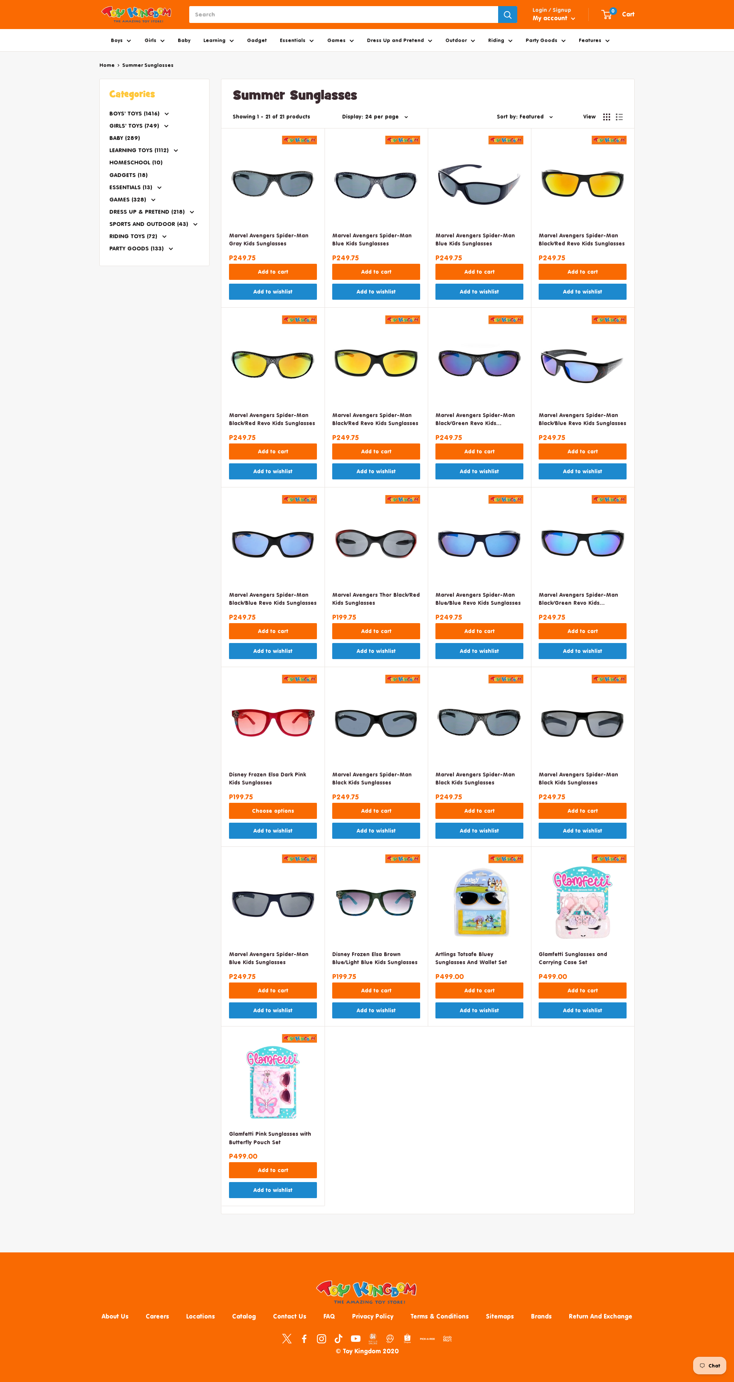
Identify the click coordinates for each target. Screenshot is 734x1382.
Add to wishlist (272, 291)
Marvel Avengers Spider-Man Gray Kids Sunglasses (269, 239)
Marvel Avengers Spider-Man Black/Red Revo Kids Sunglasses (582, 239)
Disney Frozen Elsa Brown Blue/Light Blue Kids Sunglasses (374, 958)
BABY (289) (124, 137)
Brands (541, 1316)
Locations (200, 1316)
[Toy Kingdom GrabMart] (447, 1338)
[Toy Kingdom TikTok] (338, 1338)
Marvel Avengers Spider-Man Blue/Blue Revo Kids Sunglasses (478, 598)
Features (590, 40)
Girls (150, 40)
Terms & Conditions (440, 1316)
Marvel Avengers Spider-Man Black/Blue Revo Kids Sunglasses (582, 419)
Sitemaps (500, 1316)
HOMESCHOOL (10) (135, 162)
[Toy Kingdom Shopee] (407, 1338)
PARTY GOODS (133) (137, 248)
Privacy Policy (372, 1316)
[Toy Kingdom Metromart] (390, 1338)
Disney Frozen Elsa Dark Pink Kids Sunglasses (267, 778)
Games (336, 40)
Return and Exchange (600, 1316)
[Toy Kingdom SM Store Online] (373, 1339)
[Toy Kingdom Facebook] (304, 1338)
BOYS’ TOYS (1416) (135, 113)
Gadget (257, 40)
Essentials (292, 40)
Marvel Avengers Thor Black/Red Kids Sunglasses (376, 598)
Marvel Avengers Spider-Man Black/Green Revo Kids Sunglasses (475, 420)
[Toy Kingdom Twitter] (287, 1338)
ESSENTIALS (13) (131, 187)
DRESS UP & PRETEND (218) (148, 211)
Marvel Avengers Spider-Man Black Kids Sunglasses (372, 778)
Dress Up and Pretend (395, 40)
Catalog (244, 1316)
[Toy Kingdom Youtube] (356, 1338)
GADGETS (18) (128, 175)
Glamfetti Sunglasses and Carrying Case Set (573, 958)
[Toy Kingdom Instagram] (321, 1338)
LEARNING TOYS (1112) (140, 150)
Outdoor (456, 40)
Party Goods (541, 40)
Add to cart (273, 271)
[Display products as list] (619, 117)
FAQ (329, 1316)
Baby (184, 40)
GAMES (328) (128, 199)
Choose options (273, 810)
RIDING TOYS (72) (134, 236)
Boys (117, 40)
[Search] (507, 14)
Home (107, 65)
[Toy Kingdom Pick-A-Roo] (427, 1340)
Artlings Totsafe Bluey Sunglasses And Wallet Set (471, 958)
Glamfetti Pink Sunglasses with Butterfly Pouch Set (270, 1137)
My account (551, 18)
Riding (496, 40)
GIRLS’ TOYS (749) (135, 125)
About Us (115, 1316)
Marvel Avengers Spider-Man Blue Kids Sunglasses (372, 239)
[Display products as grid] (606, 117)
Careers (157, 1316)
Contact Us (289, 1316)
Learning (214, 40)
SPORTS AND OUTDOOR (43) (149, 223)
